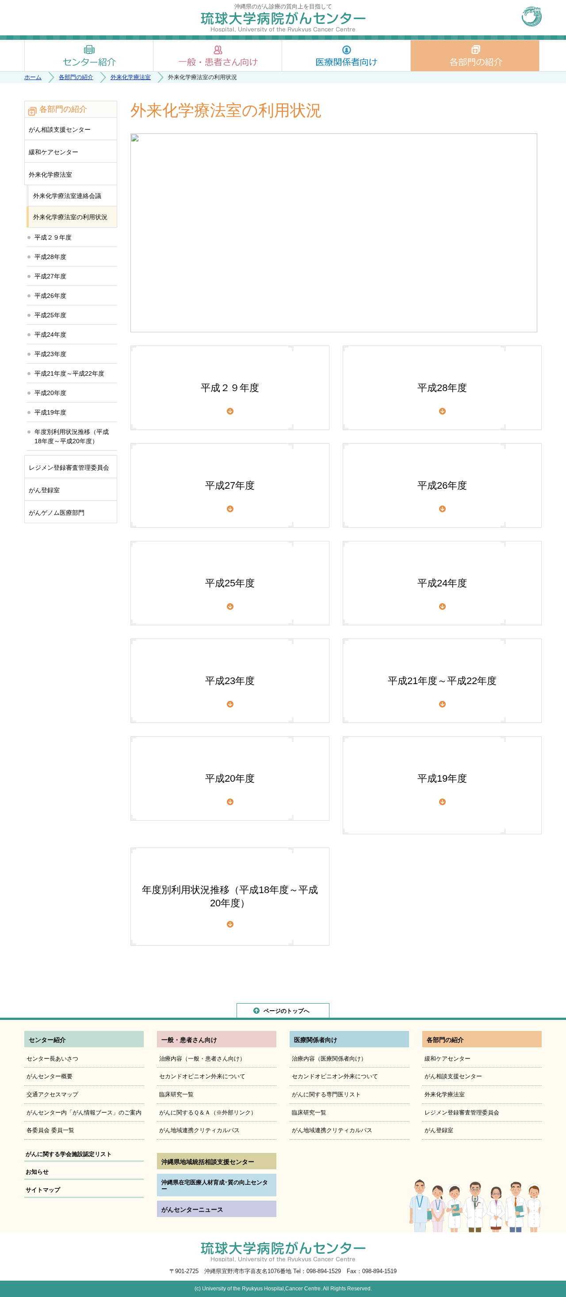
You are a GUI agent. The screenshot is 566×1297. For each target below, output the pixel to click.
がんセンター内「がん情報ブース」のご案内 (84, 1112)
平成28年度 (442, 387)
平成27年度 (230, 485)
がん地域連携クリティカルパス (199, 1130)
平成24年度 (442, 583)
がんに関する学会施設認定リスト (69, 1154)
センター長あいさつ (52, 1058)
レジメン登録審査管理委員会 (69, 467)
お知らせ (37, 1171)
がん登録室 (44, 490)
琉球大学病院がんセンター (283, 21)
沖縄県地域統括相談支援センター (207, 1161)
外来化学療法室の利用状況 (70, 217)
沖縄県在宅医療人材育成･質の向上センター (214, 1186)
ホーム (33, 77)
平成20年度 (230, 778)
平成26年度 (442, 485)
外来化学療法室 (131, 77)
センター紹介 (89, 55)
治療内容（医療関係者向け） (329, 1058)
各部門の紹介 (475, 55)
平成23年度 (230, 680)
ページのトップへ (287, 1011)
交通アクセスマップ (52, 1094)
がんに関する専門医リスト (326, 1094)
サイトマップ (43, 1190)
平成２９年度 (230, 387)
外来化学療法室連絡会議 (67, 195)
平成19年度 (442, 778)
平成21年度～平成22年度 (442, 680)
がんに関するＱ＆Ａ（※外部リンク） (207, 1112)
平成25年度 (230, 583)
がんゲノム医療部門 (56, 512)
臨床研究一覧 (176, 1094)
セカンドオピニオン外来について (202, 1076)
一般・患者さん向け (217, 55)
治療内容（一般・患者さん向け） (202, 1058)
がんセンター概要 (50, 1076)
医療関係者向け (346, 55)
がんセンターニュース (192, 1209)
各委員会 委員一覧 (50, 1130)
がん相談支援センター (60, 129)
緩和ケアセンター (53, 152)
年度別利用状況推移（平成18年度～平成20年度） (230, 896)
